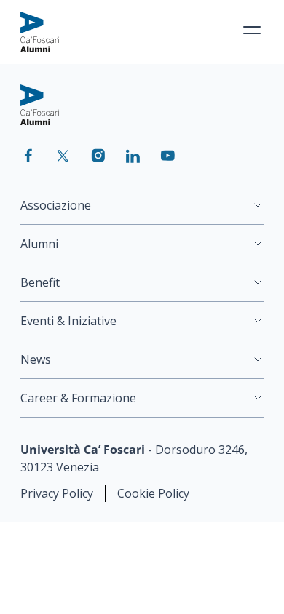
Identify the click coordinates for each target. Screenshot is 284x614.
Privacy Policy (56, 493)
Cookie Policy (153, 493)
